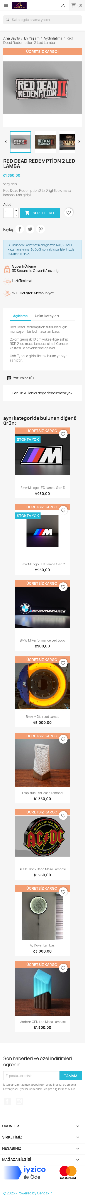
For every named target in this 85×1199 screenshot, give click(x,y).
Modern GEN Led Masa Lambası (42, 1022)
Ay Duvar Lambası (42, 945)
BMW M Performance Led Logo (42, 640)
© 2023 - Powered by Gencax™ (27, 1193)
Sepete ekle (40, 212)
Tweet (30, 229)
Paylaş (19, 229)
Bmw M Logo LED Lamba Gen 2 (42, 564)
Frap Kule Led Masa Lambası (42, 793)
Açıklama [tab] (20, 316)
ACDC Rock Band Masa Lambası (42, 869)
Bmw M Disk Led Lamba (42, 717)
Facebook (7, 1101)
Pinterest (40, 229)
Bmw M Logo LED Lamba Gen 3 (42, 488)
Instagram (19, 1101)
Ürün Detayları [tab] (47, 316)
